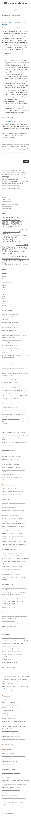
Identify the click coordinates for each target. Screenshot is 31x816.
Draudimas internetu (6, 199)
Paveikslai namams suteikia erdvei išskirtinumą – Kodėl (14, 174)
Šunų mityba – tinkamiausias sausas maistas (12, 656)
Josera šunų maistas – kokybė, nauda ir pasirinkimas (13, 638)
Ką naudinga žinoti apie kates (8, 316)
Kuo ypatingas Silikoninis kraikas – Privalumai (12, 340)
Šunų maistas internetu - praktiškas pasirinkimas (12, 566)
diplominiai (7, 226)
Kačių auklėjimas (5, 319)
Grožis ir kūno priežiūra (7, 282)
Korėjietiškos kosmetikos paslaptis (9, 690)
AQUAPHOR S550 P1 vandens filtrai (9, 795)
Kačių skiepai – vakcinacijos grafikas (10, 314)
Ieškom (4, 672)
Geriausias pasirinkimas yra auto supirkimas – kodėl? (13, 432)
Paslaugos (4, 294)
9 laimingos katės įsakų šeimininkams (10, 398)
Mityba (3, 291)
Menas (3, 289)
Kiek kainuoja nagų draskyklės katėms (10, 387)
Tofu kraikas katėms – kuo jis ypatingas (10, 464)
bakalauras (7, 217)
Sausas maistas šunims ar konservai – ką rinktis (12, 325)
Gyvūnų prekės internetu (9, 450)
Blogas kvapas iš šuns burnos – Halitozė (10, 327)
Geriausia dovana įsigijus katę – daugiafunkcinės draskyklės (15, 395)
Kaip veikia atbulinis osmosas (8, 621)
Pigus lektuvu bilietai (8, 403)
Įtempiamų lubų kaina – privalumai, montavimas (12, 513)
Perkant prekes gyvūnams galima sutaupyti (11, 467)
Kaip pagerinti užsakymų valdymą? (9, 382)
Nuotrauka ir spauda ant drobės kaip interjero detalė (13, 170)
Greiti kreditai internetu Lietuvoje (9, 761)
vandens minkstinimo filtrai (13, 261)
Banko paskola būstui (6, 758)
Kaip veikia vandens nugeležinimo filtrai (10, 623)
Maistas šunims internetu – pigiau (9, 662)
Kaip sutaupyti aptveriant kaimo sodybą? (11, 419)
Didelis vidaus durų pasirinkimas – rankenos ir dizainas (14, 172)
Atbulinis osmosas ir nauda (8, 445)
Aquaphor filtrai (5, 176)
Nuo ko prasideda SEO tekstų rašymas (10, 521)
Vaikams (4, 303)
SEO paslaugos (6, 499)
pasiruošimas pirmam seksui (18, 146)
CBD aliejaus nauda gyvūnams (8, 707)
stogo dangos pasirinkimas (7, 256)
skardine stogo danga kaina (7, 254)
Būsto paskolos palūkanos (8, 764)
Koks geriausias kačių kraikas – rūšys (10, 345)
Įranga (3, 287)
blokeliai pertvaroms (12, 221)
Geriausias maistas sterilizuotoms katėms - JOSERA (13, 553)
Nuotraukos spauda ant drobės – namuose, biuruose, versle (15, 676)
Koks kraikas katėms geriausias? (9, 718)
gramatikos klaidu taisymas (11, 232)
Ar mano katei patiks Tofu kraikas (9, 572)
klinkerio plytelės (17, 235)
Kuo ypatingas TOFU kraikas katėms (10, 342)
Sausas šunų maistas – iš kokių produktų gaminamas (13, 648)
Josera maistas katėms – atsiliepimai (10, 705)
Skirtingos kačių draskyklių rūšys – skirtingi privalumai (14, 561)
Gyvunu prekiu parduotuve (9, 549)
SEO (3, 298)
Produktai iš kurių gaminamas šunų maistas (11, 477)
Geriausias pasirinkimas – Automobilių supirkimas (13, 368)
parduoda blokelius (5, 245)
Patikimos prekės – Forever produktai (10, 185)
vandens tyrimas (16, 264)
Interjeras (4, 285)
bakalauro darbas (11, 219)
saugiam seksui (5, 149)
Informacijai (15, 144)
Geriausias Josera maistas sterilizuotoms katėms (12, 454)
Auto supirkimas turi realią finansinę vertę (11, 773)
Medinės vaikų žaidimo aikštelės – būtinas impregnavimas (15, 181)
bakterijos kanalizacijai (24, 220)
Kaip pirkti (4, 140)
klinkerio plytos (24, 235)
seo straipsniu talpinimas (14, 247)
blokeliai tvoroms (10, 223)
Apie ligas (10, 140)
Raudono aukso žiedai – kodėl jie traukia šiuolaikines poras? (15, 784)
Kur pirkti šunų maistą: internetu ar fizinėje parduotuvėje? (15, 640)
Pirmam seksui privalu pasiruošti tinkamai (13, 23)
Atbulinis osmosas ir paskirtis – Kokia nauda (11, 787)
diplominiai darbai (16, 226)
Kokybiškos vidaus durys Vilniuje (9, 507)
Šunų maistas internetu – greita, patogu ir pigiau (12, 643)
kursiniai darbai (10, 236)
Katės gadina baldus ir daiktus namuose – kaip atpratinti (14, 390)
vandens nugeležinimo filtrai (7, 264)
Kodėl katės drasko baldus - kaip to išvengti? (12, 564)
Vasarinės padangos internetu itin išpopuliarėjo (12, 183)
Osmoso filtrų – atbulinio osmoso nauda (11, 790)
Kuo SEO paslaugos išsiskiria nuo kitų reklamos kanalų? (14, 533)
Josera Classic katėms (6, 699)
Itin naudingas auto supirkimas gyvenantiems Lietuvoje (14, 679)
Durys (3, 280)
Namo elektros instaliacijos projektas (9, 243)
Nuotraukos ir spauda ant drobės (9, 370)
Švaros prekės (5, 301)
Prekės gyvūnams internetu (9, 667)
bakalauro (18, 217)
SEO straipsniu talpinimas (15, 3)
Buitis (3, 278)
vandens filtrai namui (16, 258)
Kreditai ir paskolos (7, 749)
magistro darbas (10, 239)
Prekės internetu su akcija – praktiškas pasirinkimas (13, 721)
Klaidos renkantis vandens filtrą (9, 626)
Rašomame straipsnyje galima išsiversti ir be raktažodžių (14, 541)
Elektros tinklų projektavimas (16, 229)
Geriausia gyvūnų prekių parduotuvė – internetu (12, 479)
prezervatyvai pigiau (21, 148)
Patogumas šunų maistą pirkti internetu (11, 715)
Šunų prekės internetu (7, 659)
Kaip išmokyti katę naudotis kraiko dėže (11, 733)
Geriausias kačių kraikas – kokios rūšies (10, 462)
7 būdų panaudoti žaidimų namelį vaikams (11, 494)
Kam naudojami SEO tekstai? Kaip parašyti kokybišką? (14, 523)
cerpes (20, 224)
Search (3, 159)
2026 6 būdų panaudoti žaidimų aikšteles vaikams (13, 491)
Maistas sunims (6, 634)
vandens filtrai (19, 256)
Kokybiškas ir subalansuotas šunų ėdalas (11, 574)
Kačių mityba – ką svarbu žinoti (9, 330)
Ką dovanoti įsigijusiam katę (8, 710)
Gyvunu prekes (6, 696)
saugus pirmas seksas (14, 149)
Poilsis (3, 296)
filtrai (24, 229)
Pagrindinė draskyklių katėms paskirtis (10, 393)
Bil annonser (4, 276)
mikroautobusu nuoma (13, 241)
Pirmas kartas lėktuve (6, 201)
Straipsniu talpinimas (8, 584)
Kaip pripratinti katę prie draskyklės (10, 322)
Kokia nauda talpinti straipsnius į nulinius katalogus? (13, 518)
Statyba (3, 300)
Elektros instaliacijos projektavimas (8, 227)
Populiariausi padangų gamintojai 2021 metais (12, 530)
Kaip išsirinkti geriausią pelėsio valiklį (10, 407)
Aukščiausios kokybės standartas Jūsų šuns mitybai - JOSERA (15, 558)
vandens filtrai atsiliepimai (7, 258)
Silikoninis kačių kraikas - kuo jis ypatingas (11, 569)
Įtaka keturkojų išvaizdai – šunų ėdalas (10, 724)
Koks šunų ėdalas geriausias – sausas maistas (12, 651)
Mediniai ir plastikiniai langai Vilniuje (10, 204)
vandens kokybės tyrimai (24, 259)
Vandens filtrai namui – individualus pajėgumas (12, 536)
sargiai (27, 148)
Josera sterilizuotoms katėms (8, 702)
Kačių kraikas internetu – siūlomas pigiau (11, 736)
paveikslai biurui (12, 245)
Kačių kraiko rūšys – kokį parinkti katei (10, 459)
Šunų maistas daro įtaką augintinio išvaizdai (11, 474)
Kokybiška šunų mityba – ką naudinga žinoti (11, 646)
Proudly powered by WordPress (8, 813)
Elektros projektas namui (20, 227)
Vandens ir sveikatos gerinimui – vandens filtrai (12, 186)
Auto (3, 274)
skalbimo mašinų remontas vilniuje (14, 252)
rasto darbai (22, 244)
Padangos (4, 292)
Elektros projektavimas (6, 229)
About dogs (4, 273)
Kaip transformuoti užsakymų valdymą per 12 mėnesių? (14, 442)
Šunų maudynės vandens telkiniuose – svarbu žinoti (13, 654)
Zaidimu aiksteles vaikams (9, 485)
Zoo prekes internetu (8, 310)
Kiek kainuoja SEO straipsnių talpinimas (10, 515)
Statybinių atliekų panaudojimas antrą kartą (11, 188)
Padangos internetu (8, 744)
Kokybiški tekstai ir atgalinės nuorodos (10, 538)
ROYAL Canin (5, 713)
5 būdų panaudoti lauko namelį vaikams (11, 488)
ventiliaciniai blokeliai (23, 264)
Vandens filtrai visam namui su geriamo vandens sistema (14, 629)
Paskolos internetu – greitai (8, 753)
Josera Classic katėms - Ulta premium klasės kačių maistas (14, 555)
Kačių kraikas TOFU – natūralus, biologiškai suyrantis (13, 739)
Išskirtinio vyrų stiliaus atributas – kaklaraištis (12, 792)
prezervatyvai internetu (10, 148)
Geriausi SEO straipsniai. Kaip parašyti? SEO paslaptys (14, 544)
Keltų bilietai (4, 197)
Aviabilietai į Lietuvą (6, 206)
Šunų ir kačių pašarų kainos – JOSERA (10, 731)
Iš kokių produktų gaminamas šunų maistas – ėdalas (13, 348)
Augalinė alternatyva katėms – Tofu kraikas (11, 456)
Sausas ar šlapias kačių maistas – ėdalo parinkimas (13, 333)
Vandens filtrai (5, 305)
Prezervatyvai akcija (9, 121)
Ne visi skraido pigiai (6, 208)
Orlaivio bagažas (5, 203)
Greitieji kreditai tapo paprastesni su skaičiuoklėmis (13, 756)
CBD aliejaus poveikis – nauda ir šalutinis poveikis (13, 510)
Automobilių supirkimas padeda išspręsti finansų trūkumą (15, 435)
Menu (15, 9)
